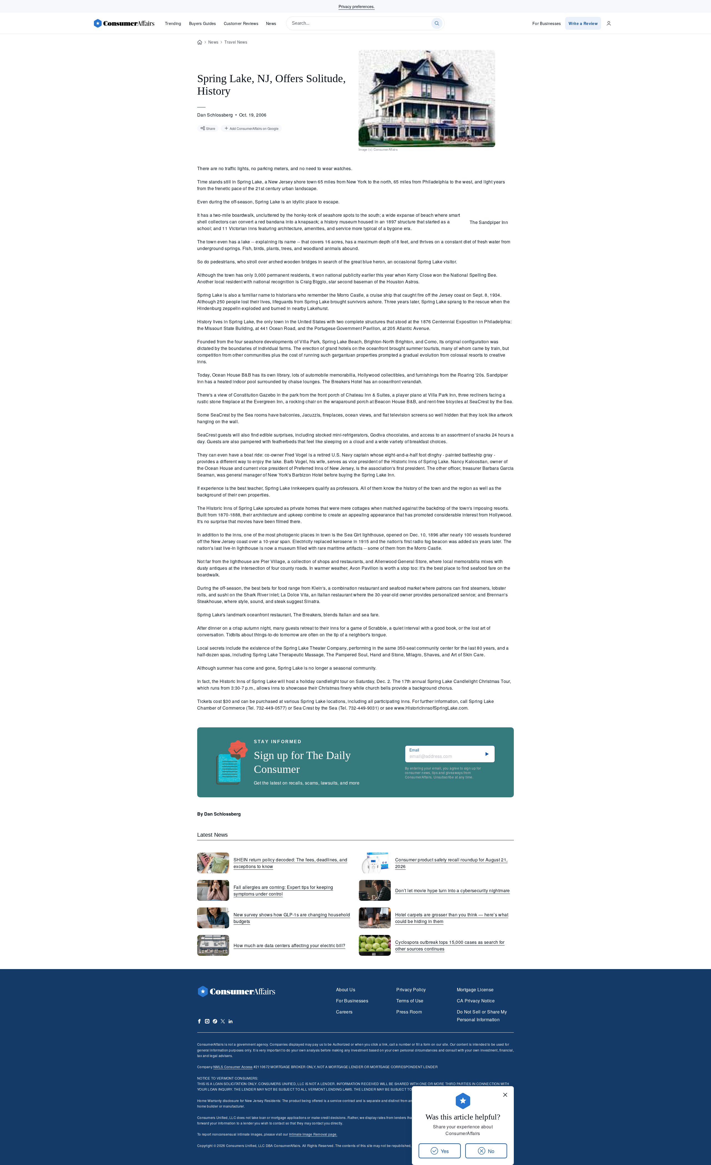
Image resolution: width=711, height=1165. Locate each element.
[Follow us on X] (223, 1021)
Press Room (409, 1011)
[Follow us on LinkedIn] (230, 1021)
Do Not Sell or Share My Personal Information (482, 1015)
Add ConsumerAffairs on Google (254, 128)
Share (210, 128)
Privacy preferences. (357, 6)
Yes (445, 1150)
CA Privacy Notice (476, 1000)
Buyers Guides (202, 23)
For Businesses (546, 23)
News (271, 23)
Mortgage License (475, 989)
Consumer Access (232, 1066)
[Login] (608, 23)
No (491, 1150)
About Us (345, 989)
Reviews (241, 23)
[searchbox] (365, 23)
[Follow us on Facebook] (199, 1021)
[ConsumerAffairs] (123, 23)
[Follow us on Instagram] (207, 1021)
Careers (344, 1011)
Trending (173, 23)
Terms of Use (409, 1000)
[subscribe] (487, 754)
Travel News (235, 42)
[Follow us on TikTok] (215, 1021)
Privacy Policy (411, 989)
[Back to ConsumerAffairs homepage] (199, 42)
